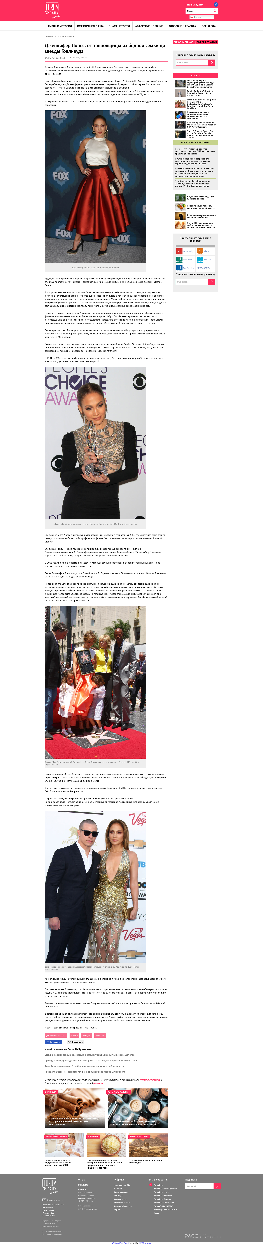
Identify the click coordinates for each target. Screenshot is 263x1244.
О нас (81, 1179)
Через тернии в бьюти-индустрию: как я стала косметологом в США (58, 1162)
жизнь (74, 1035)
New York (187, 260)
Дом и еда (208, 26)
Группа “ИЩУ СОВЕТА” (163, 1206)
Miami (206, 251)
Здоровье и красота (182, 26)
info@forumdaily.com (87, 1209)
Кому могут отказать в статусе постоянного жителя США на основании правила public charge (195, 151)
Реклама (83, 1184)
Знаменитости (119, 26)
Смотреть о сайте (55, 1200)
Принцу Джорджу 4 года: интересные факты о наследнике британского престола (91, 1060)
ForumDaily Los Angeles (164, 1202)
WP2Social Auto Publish (120, 1243)
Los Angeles (188, 268)
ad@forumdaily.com (86, 1198)
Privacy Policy (48, 1210)
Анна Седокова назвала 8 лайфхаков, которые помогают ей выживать (84, 1066)
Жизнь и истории (59, 26)
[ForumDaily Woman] (50, 1186)
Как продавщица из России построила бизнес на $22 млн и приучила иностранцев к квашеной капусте (104, 1163)
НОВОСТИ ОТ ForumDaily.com (195, 142)
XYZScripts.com (145, 1243)
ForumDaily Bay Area (162, 1199)
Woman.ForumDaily (149, 1079)
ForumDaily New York (163, 1195)
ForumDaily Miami (161, 1192)
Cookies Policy (48, 1216)
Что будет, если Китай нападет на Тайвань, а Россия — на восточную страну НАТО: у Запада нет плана (192, 183)
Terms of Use (48, 1213)
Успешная (93, 1136)
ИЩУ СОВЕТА (203, 268)
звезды (87, 1035)
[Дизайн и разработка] (203, 1236)
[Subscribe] (211, 63)
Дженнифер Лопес (56, 1035)
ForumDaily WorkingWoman (165, 1188)
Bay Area (207, 260)
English (117, 1209)
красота (100, 1035)
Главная (49, 36)
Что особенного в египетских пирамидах (145, 1161)
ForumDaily (188, 251)
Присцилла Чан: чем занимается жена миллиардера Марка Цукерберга (85, 1071)
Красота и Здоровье (123, 1206)
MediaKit (82, 1189)
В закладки (77, 1042)
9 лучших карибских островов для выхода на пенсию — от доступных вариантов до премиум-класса (192, 161)
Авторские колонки (149, 26)
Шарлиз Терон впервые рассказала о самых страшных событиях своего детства (90, 1054)
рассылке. (98, 1082)
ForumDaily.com (194, 4)
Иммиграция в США (90, 26)
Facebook (55, 1042)
